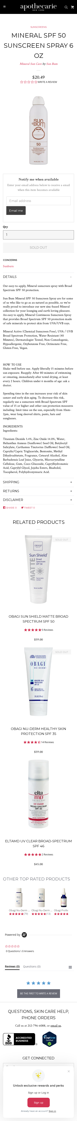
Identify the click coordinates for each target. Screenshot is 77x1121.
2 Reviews (47, 854)
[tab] (12, 967)
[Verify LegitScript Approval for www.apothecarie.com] (49, 1046)
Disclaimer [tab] (13, 500)
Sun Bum (52, 64)
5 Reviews (47, 630)
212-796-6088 (36, 1026)
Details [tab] (10, 277)
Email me (16, 211)
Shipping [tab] (11, 482)
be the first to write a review (38, 993)
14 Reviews (47, 742)
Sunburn (8, 266)
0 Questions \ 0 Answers (20, 951)
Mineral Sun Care (31, 64)
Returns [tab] (11, 491)
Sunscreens (38, 26)
